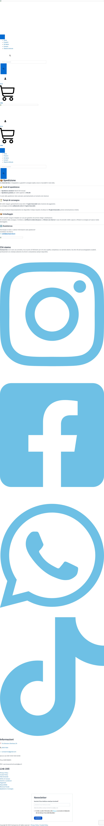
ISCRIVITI (38, 818)
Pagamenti (3, 783)
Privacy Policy (4, 773)
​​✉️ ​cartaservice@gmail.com (8, 751)
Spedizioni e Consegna (6, 789)
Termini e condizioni (6, 781)
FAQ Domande (4, 776)
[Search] (4, 68)
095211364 (4, 747)
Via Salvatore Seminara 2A (9, 743)
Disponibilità (3, 785)
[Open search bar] (10, 59)
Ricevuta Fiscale (4, 787)
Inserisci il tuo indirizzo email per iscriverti (46, 801)
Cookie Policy (4, 775)
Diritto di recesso (5, 779)
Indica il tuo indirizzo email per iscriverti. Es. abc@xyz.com (46, 807)
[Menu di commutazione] (2, 37)
